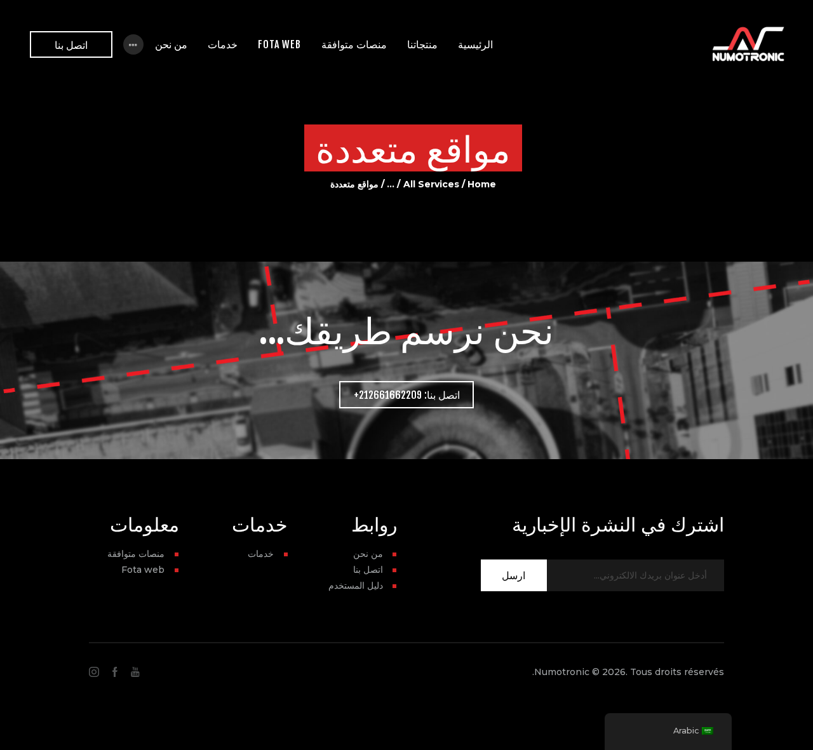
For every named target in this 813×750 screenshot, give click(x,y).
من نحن (368, 553)
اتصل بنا (368, 569)
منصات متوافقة (136, 553)
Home (481, 184)
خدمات (261, 553)
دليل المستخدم (355, 585)
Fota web (143, 569)
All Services (431, 184)
